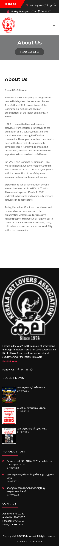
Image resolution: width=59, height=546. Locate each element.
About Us (22, 541)
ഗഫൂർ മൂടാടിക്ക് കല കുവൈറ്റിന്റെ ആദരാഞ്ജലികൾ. (26, 489)
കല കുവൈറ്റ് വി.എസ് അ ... (32, 428)
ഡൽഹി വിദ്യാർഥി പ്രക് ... (31, 407)
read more (8, 361)
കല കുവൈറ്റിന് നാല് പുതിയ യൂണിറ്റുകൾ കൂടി (30, 476)
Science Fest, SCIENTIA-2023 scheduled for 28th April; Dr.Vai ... (30, 463)
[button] (55, 4)
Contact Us (36, 541)
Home (23, 51)
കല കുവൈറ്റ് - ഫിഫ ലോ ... (32, 387)
